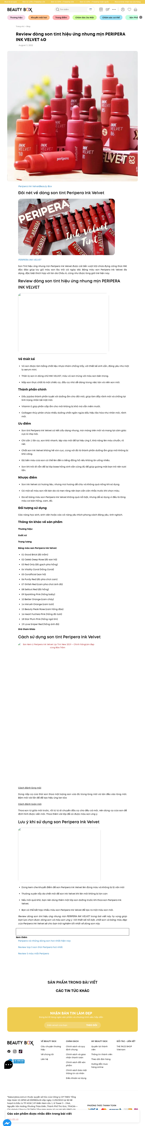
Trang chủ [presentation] (20, 26)
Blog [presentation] (28, 26)
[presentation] (20, 9)
